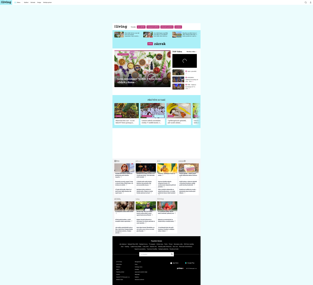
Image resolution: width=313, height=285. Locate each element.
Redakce (137, 277)
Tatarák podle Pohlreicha (164, 246)
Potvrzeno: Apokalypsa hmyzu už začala (166, 174)
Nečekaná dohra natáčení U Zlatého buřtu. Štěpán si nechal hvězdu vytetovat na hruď (145, 191)
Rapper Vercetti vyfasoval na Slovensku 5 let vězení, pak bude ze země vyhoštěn (146, 221)
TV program (152, 244)
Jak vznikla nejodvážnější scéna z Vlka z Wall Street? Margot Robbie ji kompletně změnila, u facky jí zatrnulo (124, 230)
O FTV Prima (119, 261)
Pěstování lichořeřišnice (185, 246)
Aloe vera (175, 246)
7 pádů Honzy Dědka (135, 246)
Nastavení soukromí (139, 279)
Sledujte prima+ (47, 2)
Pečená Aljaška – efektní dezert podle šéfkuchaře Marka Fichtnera (188, 174)
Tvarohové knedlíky (152, 249)
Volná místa (119, 264)
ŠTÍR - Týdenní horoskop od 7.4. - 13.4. (190, 86)
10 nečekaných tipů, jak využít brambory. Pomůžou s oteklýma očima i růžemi (166, 229)
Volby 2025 (146, 246)
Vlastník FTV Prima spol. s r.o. (123, 277)
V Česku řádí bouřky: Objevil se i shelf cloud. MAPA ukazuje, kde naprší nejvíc (123, 191)
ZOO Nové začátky (189, 244)
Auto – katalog (125, 246)
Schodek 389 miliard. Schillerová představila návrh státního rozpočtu (123, 175)
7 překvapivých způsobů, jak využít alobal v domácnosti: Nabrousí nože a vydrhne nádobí (177, 121)
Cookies (118, 274)
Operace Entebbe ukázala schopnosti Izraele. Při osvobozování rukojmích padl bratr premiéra (167, 184)
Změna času (159, 244)
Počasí (171, 244)
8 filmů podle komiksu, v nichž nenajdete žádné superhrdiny (123, 220)
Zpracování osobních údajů (141, 272)
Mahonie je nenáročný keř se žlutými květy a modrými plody (166, 220)
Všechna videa (191, 51)
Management (138, 261)
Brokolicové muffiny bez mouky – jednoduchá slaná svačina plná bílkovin (187, 191)
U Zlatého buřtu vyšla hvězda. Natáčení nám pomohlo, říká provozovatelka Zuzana (144, 183)
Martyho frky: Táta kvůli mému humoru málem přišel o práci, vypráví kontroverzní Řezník (144, 213)
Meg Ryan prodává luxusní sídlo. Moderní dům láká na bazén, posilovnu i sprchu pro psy (190, 35)
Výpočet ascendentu (140, 249)
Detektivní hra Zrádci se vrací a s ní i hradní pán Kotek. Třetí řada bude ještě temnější (146, 175)
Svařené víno (153, 246)
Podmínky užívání (120, 272)
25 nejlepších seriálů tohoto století (124, 211)
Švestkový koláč (174, 249)
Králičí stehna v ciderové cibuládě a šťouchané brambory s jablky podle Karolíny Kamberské (188, 183)
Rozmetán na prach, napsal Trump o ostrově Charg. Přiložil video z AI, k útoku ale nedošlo (124, 183)
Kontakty (137, 269)
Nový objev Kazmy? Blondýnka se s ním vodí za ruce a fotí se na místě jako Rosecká (146, 229)
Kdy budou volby (178, 244)
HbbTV (117, 269)
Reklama (118, 267)
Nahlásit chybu (119, 279)
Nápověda (137, 274)
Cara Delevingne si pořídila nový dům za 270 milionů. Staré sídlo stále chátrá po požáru (161, 35)
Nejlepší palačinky (163, 249)
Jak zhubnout (123, 244)
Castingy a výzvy (138, 267)
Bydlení (26, 2)
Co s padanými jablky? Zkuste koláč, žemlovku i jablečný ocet (166, 212)
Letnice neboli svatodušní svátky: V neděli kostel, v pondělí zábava (151, 121)
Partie (166, 244)
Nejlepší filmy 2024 (133, 244)
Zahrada (32, 2)
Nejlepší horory (143, 244)
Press (136, 264)
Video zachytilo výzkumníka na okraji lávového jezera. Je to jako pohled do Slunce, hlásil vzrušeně (166, 191)
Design (39, 2)
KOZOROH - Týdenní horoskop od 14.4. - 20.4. (191, 79)
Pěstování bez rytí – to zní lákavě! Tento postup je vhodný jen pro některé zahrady (125, 121)
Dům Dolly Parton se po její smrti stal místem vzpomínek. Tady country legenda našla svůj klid (132, 35)
